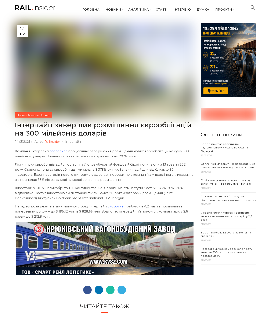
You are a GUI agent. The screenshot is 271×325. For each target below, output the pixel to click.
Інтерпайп (73, 142)
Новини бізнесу (27, 115)
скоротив (115, 206)
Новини (113, 9)
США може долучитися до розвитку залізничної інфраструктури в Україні (227, 181)
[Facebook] (87, 290)
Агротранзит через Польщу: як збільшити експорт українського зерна (228, 198)
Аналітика (138, 9)
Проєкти (223, 9)
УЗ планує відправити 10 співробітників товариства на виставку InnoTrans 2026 (228, 165)
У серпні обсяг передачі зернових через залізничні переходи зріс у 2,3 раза (226, 216)
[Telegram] (122, 290)
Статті (162, 9)
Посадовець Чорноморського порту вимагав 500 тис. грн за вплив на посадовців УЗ (226, 252)
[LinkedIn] (99, 290)
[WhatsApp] (110, 290)
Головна (91, 9)
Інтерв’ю (182, 9)
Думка (203, 9)
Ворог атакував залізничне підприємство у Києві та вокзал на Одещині (224, 147)
